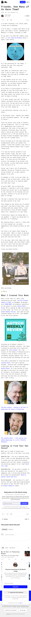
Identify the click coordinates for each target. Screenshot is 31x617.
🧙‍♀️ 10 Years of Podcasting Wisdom (10, 552)
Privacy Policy (15, 598)
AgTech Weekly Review (8, 311)
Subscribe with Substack (16, 592)
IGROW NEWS (8, 304)
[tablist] (7, 529)
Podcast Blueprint (8, 485)
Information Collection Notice (18, 597)
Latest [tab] (6, 547)
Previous (6, 519)
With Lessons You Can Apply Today (9, 555)
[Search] (28, 547)
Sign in (28, 2)
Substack (8, 614)
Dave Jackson (13, 350)
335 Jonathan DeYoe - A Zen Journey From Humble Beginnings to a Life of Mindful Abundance (13, 440)
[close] (27, 563)
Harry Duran (8, 15)
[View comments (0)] (7, 19)
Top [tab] (3, 547)
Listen (27, 16)
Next (26, 519)
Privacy (14, 606)
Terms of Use (22, 595)
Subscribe (22, 2)
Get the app (23, 610)
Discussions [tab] (12, 547)
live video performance (15, 38)
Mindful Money (5, 368)
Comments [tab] (4, 529)
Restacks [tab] (11, 529)
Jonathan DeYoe (5, 362)
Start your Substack (12, 610)
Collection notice (25, 606)
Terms (18, 606)
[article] (15, 555)
